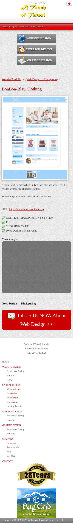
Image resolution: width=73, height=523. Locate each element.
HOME (5, 362)
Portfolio (11, 375)
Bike (12, 397)
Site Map (11, 456)
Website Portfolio (11, 79)
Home (5, 27)
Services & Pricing (15, 371)
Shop (12, 402)
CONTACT (7, 461)
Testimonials (24, 27)
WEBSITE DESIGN (38, 38)
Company (13, 27)
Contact (40, 27)
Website (14, 389)
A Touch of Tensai (36, 520)
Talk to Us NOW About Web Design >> (41, 320)
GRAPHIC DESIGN (39, 60)
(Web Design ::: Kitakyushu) (42, 79)
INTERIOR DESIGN (39, 49)
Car (12, 393)
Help (33, 27)
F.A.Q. (10, 380)
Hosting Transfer (15, 406)
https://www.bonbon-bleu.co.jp (26, 209)
